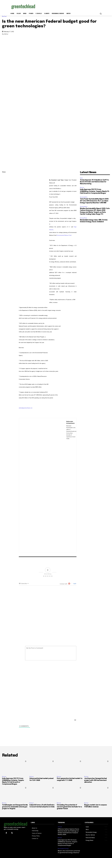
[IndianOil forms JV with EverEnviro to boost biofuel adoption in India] (42, 793)
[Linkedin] (4, 180)
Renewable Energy (63, 848)
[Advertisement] (69, 6)
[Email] (4, 192)
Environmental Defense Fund (64, 235)
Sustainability (83, 197)
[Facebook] (4, 188)
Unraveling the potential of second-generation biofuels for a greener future (69, 806)
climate (60, 827)
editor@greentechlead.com (25, 408)
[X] (4, 184)
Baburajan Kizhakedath (70, 422)
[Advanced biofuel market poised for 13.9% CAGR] (42, 767)
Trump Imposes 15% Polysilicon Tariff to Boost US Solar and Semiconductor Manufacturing (94, 181)
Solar (81, 178)
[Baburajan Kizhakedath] (42, 485)
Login (74, 583)
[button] (101, 13)
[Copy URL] (4, 176)
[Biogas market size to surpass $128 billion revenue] (97, 793)
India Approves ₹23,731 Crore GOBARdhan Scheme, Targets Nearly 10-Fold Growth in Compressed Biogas (94, 191)
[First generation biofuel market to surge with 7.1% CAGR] (70, 767)
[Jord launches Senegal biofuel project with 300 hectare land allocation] (97, 767)
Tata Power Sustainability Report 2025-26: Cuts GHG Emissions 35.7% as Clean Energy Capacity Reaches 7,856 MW (94, 200)
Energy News (83, 218)
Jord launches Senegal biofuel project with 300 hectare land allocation (95, 780)
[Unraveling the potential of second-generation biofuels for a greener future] (70, 793)
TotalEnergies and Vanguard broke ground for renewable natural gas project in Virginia (15, 806)
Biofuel (4, 16)
